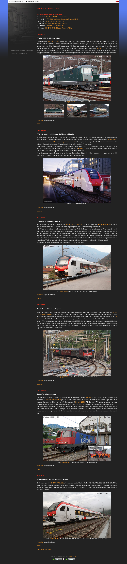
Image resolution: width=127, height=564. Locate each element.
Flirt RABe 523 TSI (104, 224)
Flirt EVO (81, 148)
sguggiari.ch (71, 102)
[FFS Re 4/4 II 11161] (77, 100)
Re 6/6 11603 (80, 402)
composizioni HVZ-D (67, 142)
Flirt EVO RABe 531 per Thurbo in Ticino (59, 28)
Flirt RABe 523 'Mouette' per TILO (57, 21)
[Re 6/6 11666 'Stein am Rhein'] (77, 375)
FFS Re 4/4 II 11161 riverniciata (56, 17)
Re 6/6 (88, 397)
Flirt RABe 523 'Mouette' (74, 224)
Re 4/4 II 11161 (53, 41)
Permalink (40, 120)
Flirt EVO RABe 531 (57, 483)
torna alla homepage (44, 549)
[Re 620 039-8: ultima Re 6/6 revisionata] (77, 460)
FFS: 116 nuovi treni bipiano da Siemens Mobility (63, 19)
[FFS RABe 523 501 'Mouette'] (77, 290)
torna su (39, 124)
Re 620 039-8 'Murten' (53, 400)
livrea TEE (100, 48)
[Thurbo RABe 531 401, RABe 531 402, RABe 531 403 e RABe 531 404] (77, 537)
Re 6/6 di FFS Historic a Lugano (56, 23)
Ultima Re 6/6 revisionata (55, 26)
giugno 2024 (112, 140)
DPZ (54, 142)
